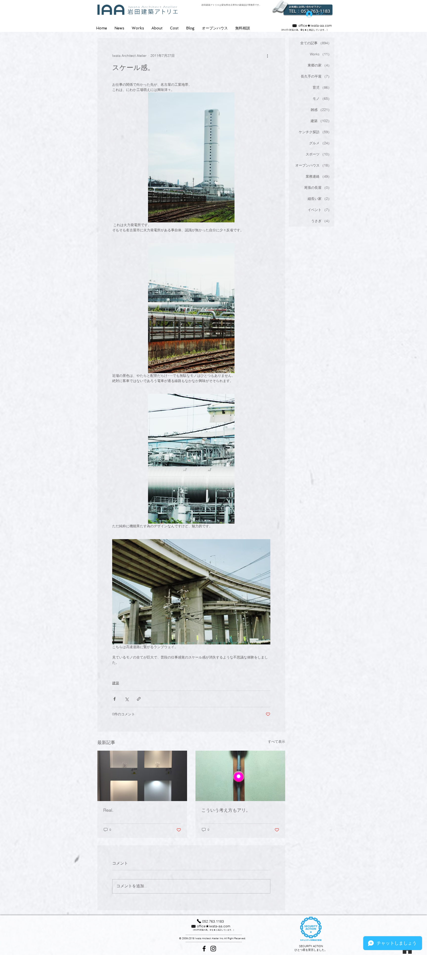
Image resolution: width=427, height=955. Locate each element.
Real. (108, 810)
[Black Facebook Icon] (204, 948)
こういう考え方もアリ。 (225, 810)
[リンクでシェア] (138, 699)
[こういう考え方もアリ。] (240, 776)
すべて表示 (276, 741)
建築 (115, 683)
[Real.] (142, 776)
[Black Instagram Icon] (213, 948)
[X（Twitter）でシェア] (126, 699)
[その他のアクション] (267, 56)
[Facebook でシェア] (114, 699)
